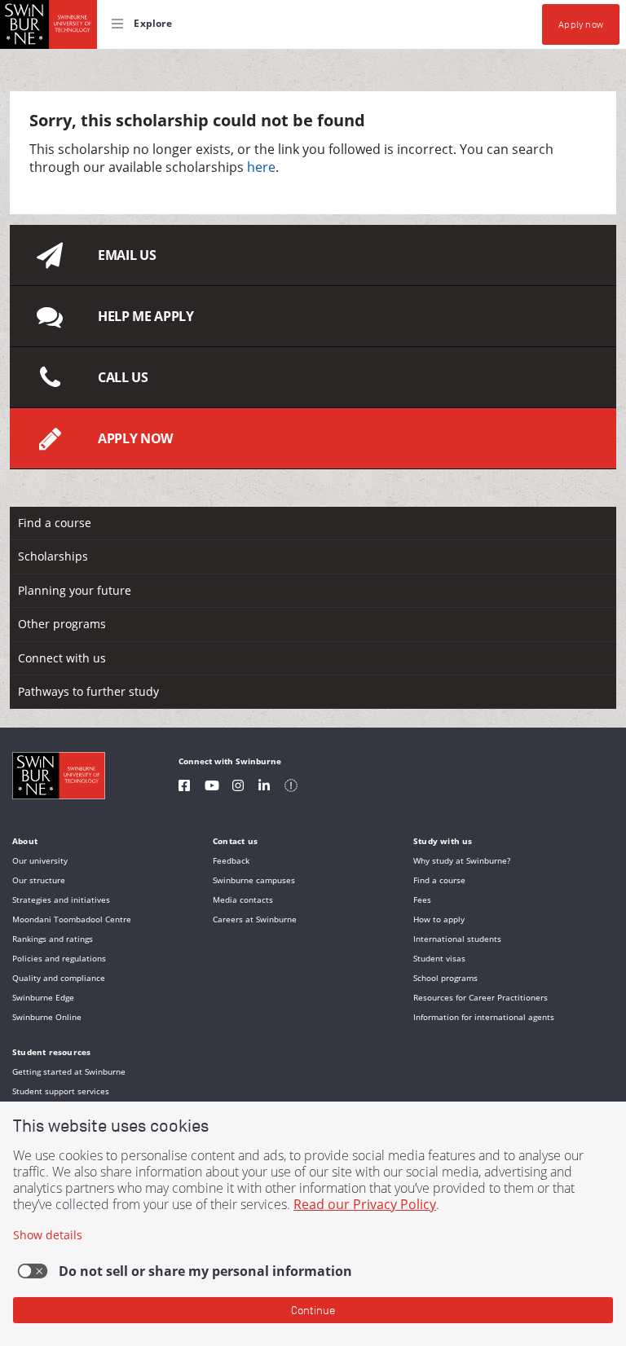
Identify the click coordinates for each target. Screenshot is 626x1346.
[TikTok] (291, 787)
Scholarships (53, 556)
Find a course (54, 522)
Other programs (62, 623)
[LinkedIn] (264, 787)
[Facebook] (184, 787)
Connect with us (62, 658)
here (261, 167)
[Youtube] (212, 787)
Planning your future (74, 590)
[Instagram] (238, 787)
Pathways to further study (88, 691)
